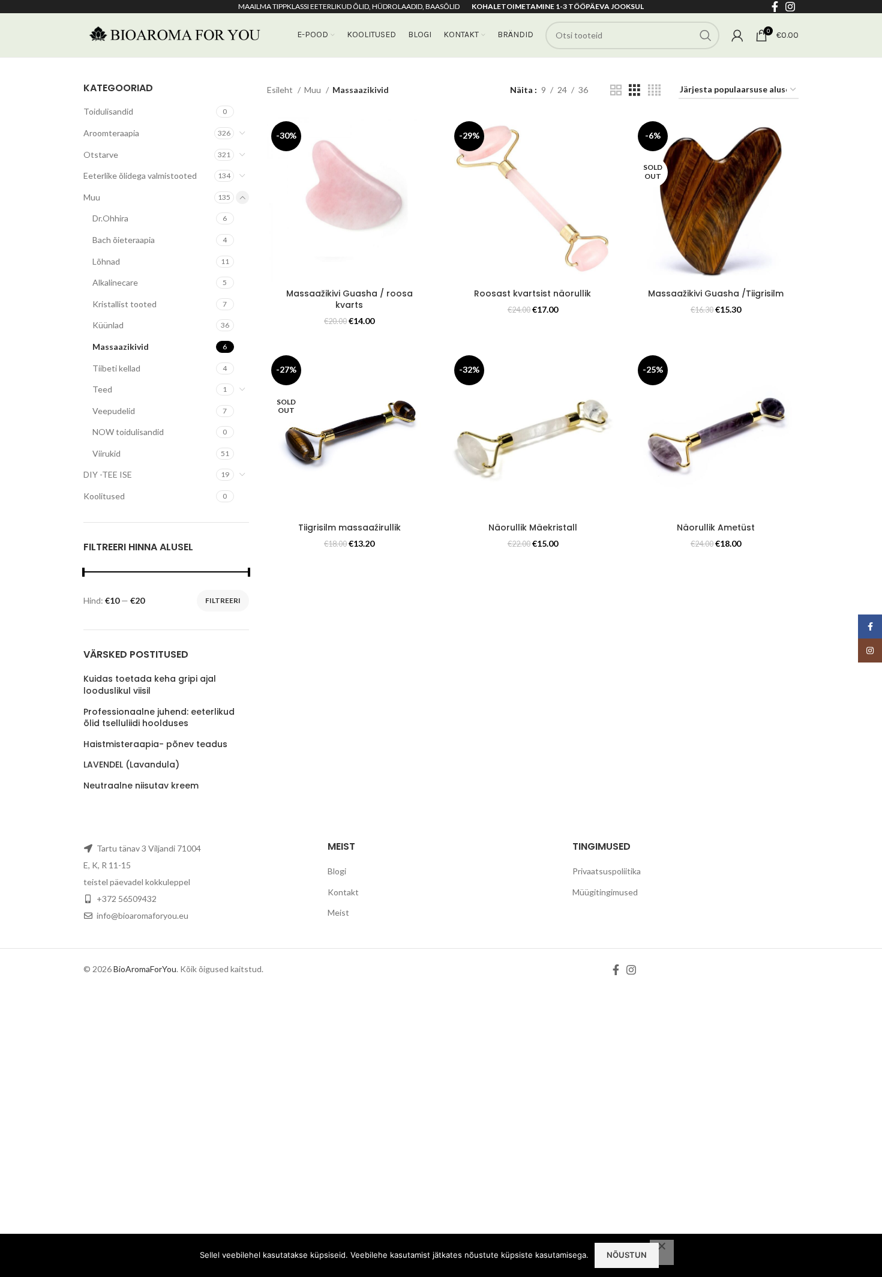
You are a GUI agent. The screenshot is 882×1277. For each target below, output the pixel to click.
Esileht (281, 90)
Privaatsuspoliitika (606, 871)
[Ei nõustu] (662, 1252)
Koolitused (104, 496)
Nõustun (627, 1255)
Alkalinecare (115, 282)
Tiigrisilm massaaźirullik (349, 527)
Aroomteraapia (111, 133)
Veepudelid (113, 411)
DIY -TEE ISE (107, 474)
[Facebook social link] (616, 970)
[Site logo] (173, 34)
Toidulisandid (108, 111)
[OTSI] (705, 35)
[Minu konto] (737, 35)
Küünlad (108, 325)
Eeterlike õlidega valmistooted (140, 175)
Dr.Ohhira (110, 218)
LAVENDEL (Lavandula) (131, 765)
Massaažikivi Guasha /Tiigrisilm (716, 293)
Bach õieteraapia (123, 240)
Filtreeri (223, 600)
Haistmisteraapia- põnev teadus (155, 744)
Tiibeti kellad (116, 368)
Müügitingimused (605, 892)
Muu (91, 197)
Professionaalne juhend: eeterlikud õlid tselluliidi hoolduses (159, 718)
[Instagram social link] (631, 970)
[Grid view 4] (654, 90)
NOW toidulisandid (128, 432)
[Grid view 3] (634, 90)
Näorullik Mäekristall (532, 527)
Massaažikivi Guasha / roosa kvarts (349, 299)
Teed (102, 389)
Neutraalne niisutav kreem (141, 786)
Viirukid (106, 453)
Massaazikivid (120, 346)
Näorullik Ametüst (716, 527)
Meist (338, 912)
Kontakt (343, 892)
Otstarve (100, 154)
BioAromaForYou (144, 969)
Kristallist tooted (124, 304)
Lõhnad (106, 261)
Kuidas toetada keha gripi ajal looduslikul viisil (149, 685)
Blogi (337, 871)
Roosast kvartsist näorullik (532, 293)
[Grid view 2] (616, 90)
